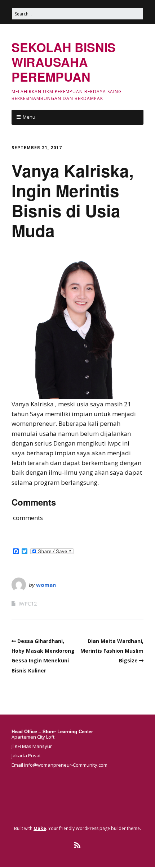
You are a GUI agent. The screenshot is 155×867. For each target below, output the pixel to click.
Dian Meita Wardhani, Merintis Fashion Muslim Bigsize (111, 651)
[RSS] (77, 845)
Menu (29, 117)
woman (46, 584)
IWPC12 (27, 603)
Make (40, 828)
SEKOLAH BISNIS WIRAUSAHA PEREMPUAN (64, 61)
